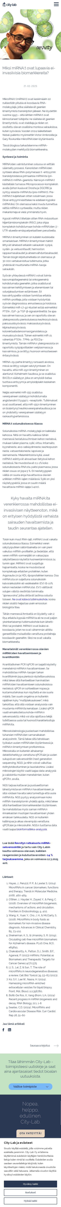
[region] (30, 1172)
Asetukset (30, 1192)
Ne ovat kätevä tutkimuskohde (30, 599)
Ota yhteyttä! (31, 1133)
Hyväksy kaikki (30, 1184)
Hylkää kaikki (30, 1201)
